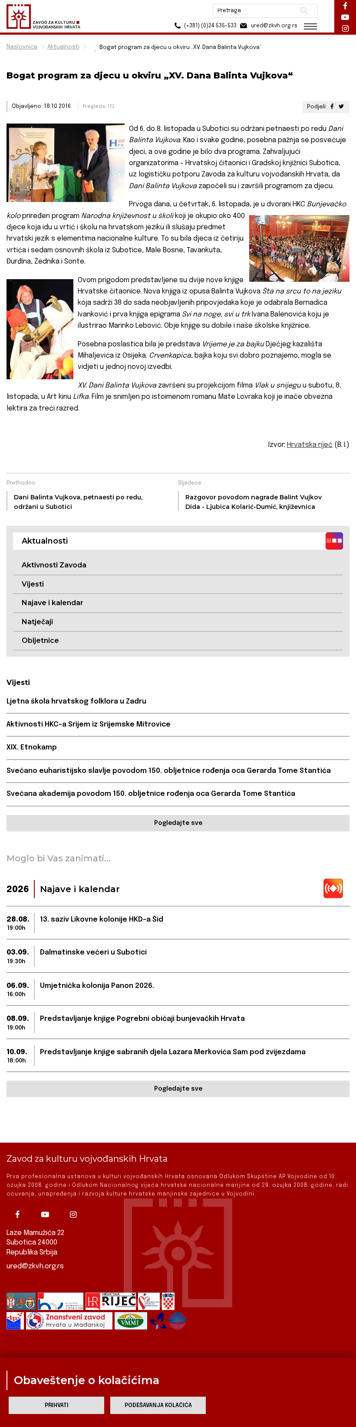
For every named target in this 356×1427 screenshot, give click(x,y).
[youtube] (47, 1214)
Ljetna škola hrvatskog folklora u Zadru (76, 701)
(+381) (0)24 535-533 (210, 26)
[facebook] (20, 1214)
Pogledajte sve (178, 823)
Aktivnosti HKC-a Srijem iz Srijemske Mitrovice (89, 724)
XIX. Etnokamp (32, 747)
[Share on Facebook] (332, 107)
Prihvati (57, 1405)
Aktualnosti (63, 47)
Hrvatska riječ (310, 445)
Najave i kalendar (52, 603)
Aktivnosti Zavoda (54, 565)
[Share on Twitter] (341, 107)
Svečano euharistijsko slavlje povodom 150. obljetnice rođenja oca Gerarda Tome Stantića (169, 771)
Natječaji (37, 622)
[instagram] (75, 1214)
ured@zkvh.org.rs (35, 1266)
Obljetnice (40, 640)
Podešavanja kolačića (158, 1405)
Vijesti (33, 584)
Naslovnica (22, 47)
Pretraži (304, 10)
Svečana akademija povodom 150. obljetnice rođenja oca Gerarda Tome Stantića (151, 794)
